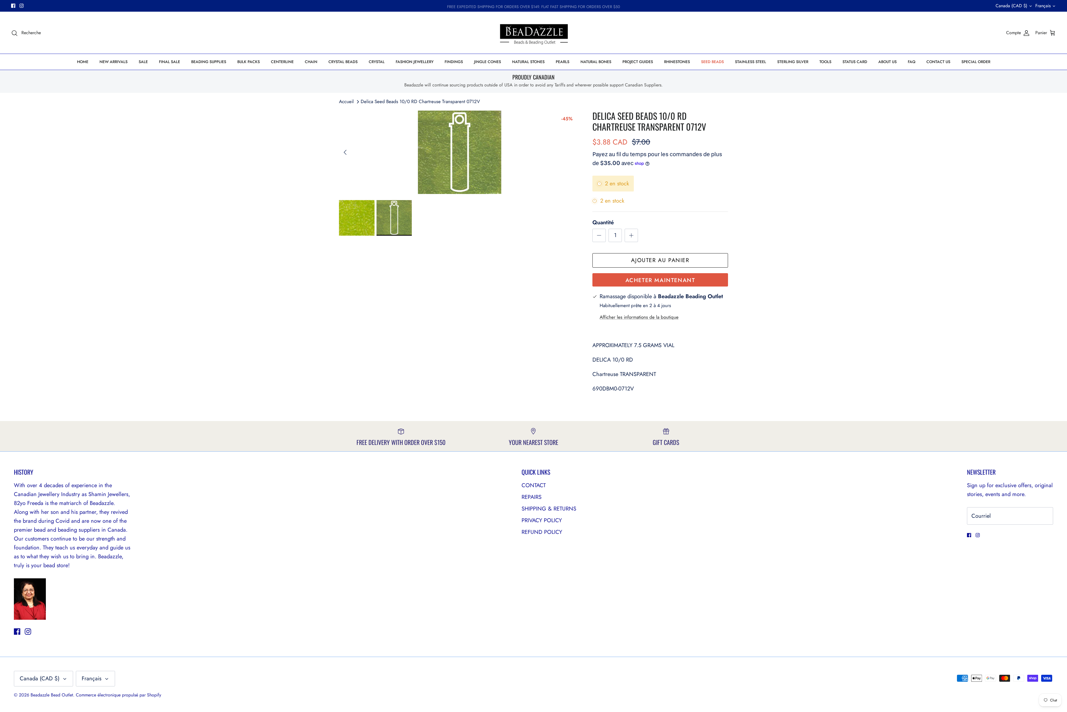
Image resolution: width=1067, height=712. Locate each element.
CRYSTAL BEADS (343, 61)
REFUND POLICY (542, 532)
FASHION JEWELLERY (414, 61)
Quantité (603, 222)
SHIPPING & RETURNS (549, 509)
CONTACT (534, 485)
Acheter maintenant (660, 280)
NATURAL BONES (595, 61)
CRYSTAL (377, 61)
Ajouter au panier (660, 260)
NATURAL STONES (528, 61)
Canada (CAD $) (1011, 6)
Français (1043, 6)
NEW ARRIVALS (113, 61)
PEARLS (562, 61)
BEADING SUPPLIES (208, 61)
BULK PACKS (248, 61)
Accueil (346, 101)
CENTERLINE (282, 61)
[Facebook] (13, 6)
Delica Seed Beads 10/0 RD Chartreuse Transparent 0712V (420, 101)
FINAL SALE (169, 61)
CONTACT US (938, 61)
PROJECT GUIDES (637, 61)
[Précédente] (345, 152)
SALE (143, 61)
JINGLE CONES (487, 61)
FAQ (911, 61)
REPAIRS (532, 497)
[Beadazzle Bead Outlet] (533, 32)
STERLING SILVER (792, 61)
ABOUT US (887, 61)
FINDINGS (454, 61)
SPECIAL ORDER (975, 61)
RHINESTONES (677, 61)
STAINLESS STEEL (750, 61)
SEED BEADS (712, 61)
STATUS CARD (854, 61)
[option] (459, 152)
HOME (82, 61)
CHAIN (311, 61)
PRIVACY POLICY (542, 520)
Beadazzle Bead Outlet (52, 695)
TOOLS (825, 61)
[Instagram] (21, 6)
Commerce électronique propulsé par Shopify (118, 695)
